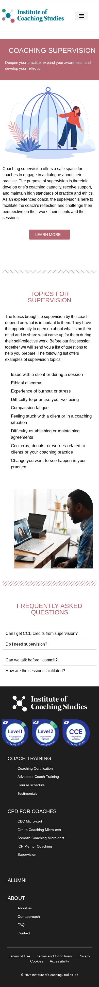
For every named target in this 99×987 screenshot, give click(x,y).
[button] (81, 15)
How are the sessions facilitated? (35, 671)
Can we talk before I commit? (32, 660)
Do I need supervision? (26, 644)
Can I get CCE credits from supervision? (42, 633)
